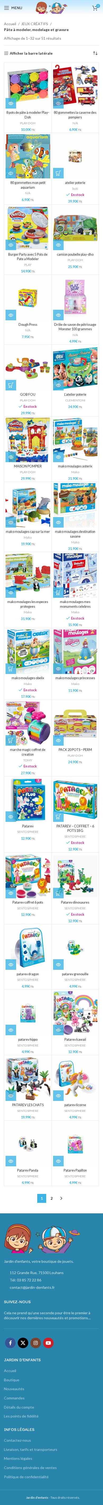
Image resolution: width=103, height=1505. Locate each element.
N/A (75, 123)
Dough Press (27, 325)
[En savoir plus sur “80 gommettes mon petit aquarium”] (11, 173)
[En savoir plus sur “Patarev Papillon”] (58, 1161)
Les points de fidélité (21, 1416)
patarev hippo (28, 1040)
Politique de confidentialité (26, 1477)
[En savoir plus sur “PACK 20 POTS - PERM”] (58, 740)
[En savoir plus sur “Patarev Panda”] (11, 1161)
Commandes (14, 1398)
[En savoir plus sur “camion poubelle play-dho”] (58, 245)
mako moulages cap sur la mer (28, 532)
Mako (75, 472)
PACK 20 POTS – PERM (75, 750)
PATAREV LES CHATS (28, 1105)
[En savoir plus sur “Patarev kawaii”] (58, 1030)
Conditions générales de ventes (30, 1467)
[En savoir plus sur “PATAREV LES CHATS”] (11, 1095)
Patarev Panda (27, 1170)
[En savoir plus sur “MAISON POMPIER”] (11, 457)
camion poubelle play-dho (75, 254)
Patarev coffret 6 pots (27, 902)
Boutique (11, 1380)
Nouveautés (14, 1389)
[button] (58, 173)
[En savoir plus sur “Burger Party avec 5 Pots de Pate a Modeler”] (11, 245)
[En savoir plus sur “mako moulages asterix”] (58, 457)
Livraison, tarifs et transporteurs (30, 1449)
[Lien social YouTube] (48, 1343)
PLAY (27, 265)
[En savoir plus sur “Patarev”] (11, 816)
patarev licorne (75, 1105)
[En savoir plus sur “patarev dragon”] (11, 964)
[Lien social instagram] (35, 1343)
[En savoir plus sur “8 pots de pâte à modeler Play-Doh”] (11, 103)
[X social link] (23, 1343)
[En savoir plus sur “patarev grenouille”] (58, 964)
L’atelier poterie (75, 394)
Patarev (28, 826)
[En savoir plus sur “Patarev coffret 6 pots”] (11, 893)
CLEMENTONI (75, 400)
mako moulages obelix (28, 678)
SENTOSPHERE (28, 832)
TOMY (27, 760)
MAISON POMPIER (28, 466)
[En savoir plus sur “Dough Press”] (11, 315)
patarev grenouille (75, 974)
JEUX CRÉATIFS (35, 24)
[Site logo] (51, 7)
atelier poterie (75, 183)
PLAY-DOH (27, 123)
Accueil (10, 24)
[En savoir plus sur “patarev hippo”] (11, 1030)
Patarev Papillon (75, 1170)
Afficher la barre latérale (31, 53)
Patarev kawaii (75, 1040)
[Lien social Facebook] (10, 1343)
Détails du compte (19, 1407)
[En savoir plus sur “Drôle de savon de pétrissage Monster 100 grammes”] (58, 315)
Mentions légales (18, 1458)
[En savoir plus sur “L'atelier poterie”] (58, 385)
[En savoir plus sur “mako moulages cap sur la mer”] (11, 522)
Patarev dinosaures (75, 902)
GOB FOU (27, 394)
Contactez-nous (17, 1440)
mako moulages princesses (75, 678)
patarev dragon (28, 974)
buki (75, 188)
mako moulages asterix (75, 466)
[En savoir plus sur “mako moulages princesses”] (58, 668)
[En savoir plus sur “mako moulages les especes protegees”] (11, 592)
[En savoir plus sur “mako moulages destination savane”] (58, 522)
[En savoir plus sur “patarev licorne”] (58, 1095)
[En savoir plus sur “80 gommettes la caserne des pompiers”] (58, 103)
